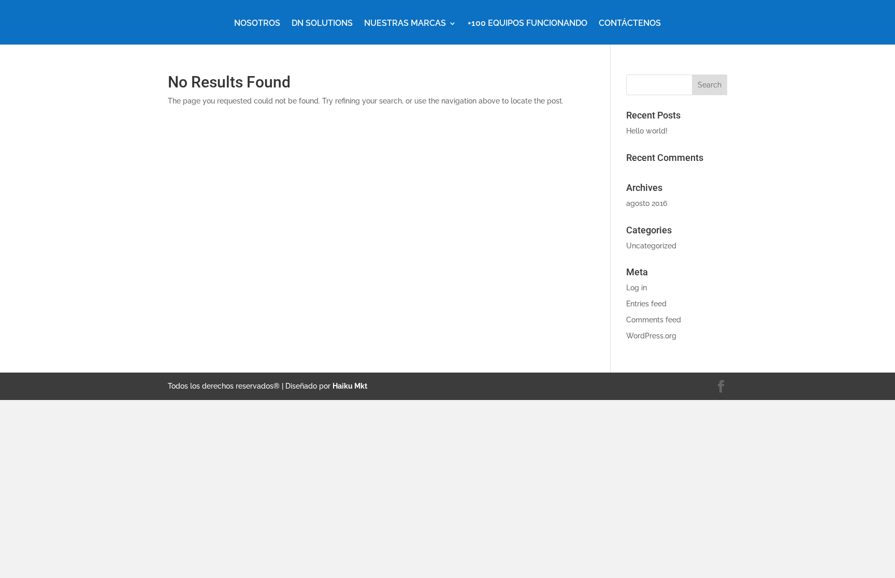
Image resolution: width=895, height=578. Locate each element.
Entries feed (646, 304)
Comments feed (653, 320)
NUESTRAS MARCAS (405, 24)
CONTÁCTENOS (630, 24)
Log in (636, 288)
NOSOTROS (257, 24)
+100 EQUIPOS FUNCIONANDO (527, 24)
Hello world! (647, 131)
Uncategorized (651, 246)
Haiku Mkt (350, 386)
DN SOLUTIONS (322, 24)
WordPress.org (651, 336)
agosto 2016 (646, 203)
